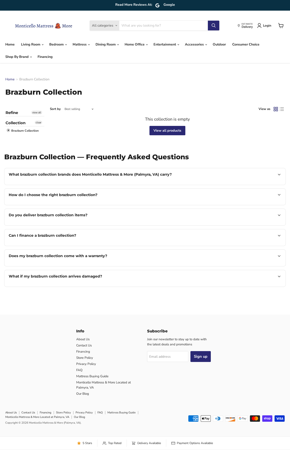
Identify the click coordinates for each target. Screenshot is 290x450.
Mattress (80, 44)
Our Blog (82, 394)
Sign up (200, 356)
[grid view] (276, 109)
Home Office (135, 44)
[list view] (282, 109)
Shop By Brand (17, 56)
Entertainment (165, 44)
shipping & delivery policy (257, 225)
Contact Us (84, 345)
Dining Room (106, 44)
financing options (43, 245)
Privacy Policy (86, 364)
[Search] (213, 25)
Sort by (55, 109)
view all (36, 112)
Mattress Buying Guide (92, 376)
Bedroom (57, 44)
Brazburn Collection (24, 131)
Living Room (31, 44)
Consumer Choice (245, 44)
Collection (15, 123)
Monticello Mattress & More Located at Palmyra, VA (37, 417)
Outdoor (219, 44)
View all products (167, 130)
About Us (83, 339)
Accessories (195, 44)
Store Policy (84, 358)
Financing (45, 56)
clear (38, 122)
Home (10, 44)
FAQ (79, 370)
